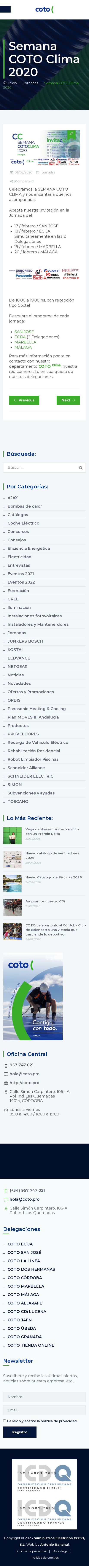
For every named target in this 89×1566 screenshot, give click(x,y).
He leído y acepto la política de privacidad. (42, 1421)
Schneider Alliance (26, 767)
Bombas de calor (25, 506)
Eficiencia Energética (29, 548)
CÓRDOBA (25, 1278)
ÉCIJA (20, 337)
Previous (26, 400)
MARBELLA (25, 342)
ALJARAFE (25, 1303)
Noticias (16, 675)
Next (66, 400)
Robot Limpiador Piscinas (33, 759)
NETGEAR (17, 666)
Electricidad (20, 557)
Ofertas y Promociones (31, 692)
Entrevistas (19, 565)
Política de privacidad (32, 1551)
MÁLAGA (23, 347)
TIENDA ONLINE (31, 1345)
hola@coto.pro (25, 1074)
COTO (49, 366)
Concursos (18, 531)
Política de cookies (45, 1557)
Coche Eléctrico (23, 523)
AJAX (13, 498)
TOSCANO (18, 801)
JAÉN (20, 1320)
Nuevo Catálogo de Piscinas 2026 (53, 877)
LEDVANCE (19, 658)
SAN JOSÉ (24, 331)
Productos (18, 725)
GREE (13, 599)
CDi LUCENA (27, 1311)
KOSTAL (16, 649)
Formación (18, 590)
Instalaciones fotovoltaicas (35, 616)
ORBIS (14, 700)
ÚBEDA (22, 1328)
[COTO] (44, 9)
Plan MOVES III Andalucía (33, 717)
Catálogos (18, 514)
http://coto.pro (24, 1082)
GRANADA (25, 1337)
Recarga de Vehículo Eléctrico (38, 742)
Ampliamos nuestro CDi (45, 901)
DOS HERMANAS (31, 1269)
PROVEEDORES (23, 734)
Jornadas (48, 172)
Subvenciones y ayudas (31, 793)
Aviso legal (60, 1551)
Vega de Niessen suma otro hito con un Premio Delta (52, 831)
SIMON (15, 784)
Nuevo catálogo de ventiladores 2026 (52, 855)
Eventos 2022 (21, 582)
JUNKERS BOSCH (25, 641)
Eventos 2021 (21, 573)
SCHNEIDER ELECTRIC (30, 776)
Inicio (11, 83)
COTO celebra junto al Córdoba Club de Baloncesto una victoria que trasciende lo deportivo (55, 929)
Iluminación (19, 607)
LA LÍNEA (24, 1261)
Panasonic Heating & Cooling (37, 708)
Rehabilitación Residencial (34, 751)
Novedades (19, 683)
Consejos (17, 540)
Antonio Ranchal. (55, 1544)
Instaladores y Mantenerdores (38, 624)
